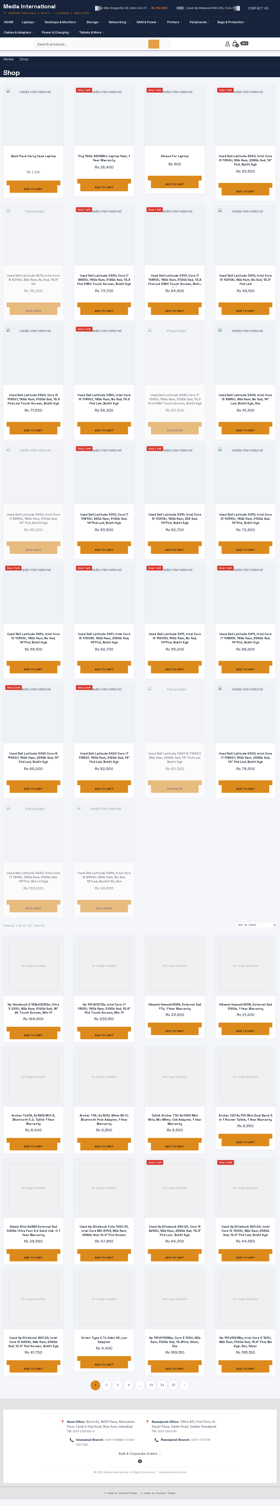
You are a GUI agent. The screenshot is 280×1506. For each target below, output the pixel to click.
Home (9, 22)
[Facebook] (140, 1461)
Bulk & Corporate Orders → (140, 1453)
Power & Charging (55, 32)
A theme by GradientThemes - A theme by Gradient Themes (140, 1493)
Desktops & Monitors (60, 22)
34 (162, 1385)
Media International (29, 6)
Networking (117, 22)
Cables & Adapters (17, 32)
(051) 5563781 (167, 1431)
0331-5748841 (114, 1439)
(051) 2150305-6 (84, 1431)
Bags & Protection (230, 22)
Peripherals (198, 22)
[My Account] (227, 43)
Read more (33, 311)
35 (173, 1385)
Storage (92, 22)
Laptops (28, 22)
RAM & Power (147, 22)
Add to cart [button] (33, 189)
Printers (173, 22)
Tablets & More (90, 32)
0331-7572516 (200, 1439)
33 (151, 1385)
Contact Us (258, 8)
